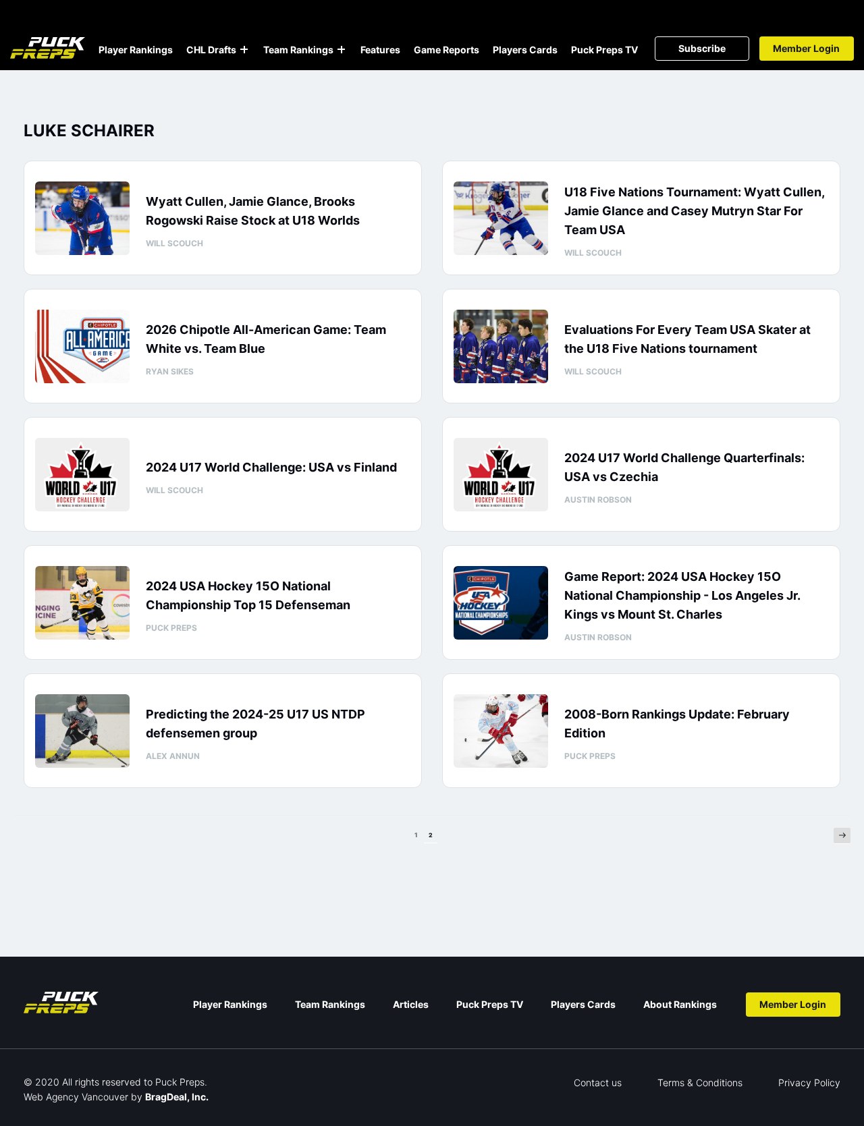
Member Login (806, 48)
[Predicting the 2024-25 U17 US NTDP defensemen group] (82, 731)
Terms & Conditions (699, 1082)
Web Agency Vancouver (76, 1096)
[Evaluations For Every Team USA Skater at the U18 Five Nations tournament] (501, 346)
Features (380, 49)
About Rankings (680, 1004)
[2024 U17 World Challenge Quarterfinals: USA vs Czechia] (501, 474)
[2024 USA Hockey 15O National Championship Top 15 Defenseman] (82, 603)
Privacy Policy (809, 1082)
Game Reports (446, 49)
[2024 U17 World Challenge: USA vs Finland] (82, 474)
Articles (411, 1004)
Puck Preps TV (604, 49)
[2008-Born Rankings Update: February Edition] (501, 731)
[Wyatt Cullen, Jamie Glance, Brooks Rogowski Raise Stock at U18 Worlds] (82, 218)
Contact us (598, 1082)
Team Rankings (298, 49)
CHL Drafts (211, 49)
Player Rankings (136, 49)
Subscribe (702, 48)
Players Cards (525, 49)
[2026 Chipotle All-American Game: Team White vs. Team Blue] (82, 346)
